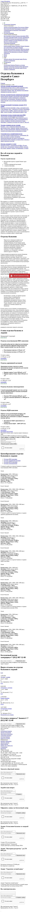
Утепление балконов (9, 43)
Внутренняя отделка (9, 36)
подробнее (3, 358)
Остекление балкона (6, 731)
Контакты (3, 748)
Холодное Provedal (9, 28)
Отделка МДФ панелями (10, 462)
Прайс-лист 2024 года (7, 745)
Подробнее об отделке (7, 431)
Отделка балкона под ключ (20, 40)
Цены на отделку (5, 738)
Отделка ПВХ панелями (10, 459)
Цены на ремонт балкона (16, 47)
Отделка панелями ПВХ (22, 36)
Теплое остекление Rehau (11, 27)
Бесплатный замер (18, 59)
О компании (11, 60)
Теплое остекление (6, 732)
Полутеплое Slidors (23, 27)
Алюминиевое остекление (11, 30)
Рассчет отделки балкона (10, 41)
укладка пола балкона (14, 50)
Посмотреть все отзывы (7, 714)
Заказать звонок (8, 59)
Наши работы (4, 744)
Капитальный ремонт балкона (12, 46)
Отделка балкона (5, 737)
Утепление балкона (6, 735)
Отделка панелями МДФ (10, 37)
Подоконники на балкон (16, 52)
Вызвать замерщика (6, 741)
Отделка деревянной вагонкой (12, 460)
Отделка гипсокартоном (15, 39)
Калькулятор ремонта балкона (12, 49)
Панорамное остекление (21, 28)
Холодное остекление (6, 734)
